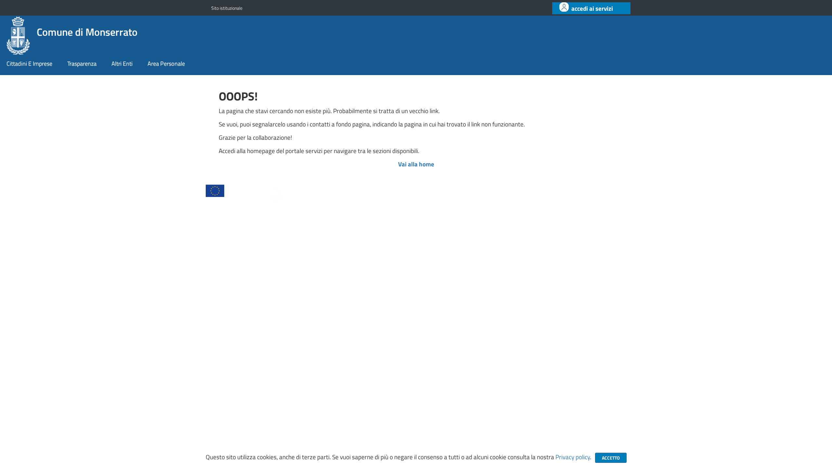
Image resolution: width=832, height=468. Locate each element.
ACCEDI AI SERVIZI (592, 8)
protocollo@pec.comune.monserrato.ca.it (395, 317)
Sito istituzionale (226, 8)
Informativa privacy (232, 365)
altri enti (122, 63)
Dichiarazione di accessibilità (339, 365)
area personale (166, 63)
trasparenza (82, 63)
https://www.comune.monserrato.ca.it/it (411, 331)
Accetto (611, 457)
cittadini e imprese (29, 63)
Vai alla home (416, 164)
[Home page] (19, 34)
